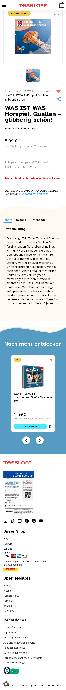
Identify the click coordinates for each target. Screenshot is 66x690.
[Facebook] (27, 521)
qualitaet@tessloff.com (33, 194)
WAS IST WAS (24, 91)
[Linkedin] (20, 521)
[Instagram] (5, 521)
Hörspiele (44, 91)
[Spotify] (34, 521)
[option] (33, 36)
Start (8, 91)
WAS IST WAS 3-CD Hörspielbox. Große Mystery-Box (33, 397)
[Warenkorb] (61, 5)
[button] (50, 426)
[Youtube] (41, 521)
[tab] (7, 220)
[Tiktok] (12, 521)
